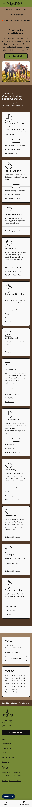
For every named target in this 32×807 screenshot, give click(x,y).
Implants (8, 352)
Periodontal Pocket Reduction (15, 275)
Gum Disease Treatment (13, 267)
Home (4, 739)
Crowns (7, 318)
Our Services (6, 744)
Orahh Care (17, 781)
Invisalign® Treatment (12, 537)
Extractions (9, 496)
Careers (11, 781)
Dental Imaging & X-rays (13, 153)
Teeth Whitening (11, 606)
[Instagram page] (7, 767)
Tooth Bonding (10, 610)
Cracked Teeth (10, 398)
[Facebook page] (3, 767)
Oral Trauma (9, 402)
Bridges (7, 314)
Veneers (8, 614)
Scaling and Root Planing (13, 271)
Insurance (5, 762)
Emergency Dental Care (13, 444)
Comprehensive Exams (12, 149)
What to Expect (7, 753)
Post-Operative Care (12, 500)
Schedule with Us (16, 56)
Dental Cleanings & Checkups (15, 145)
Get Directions (16, 658)
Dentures (8, 322)
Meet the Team (7, 748)
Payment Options (8, 757)
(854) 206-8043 (19, 15)
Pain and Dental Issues (12, 452)
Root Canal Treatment (12, 394)
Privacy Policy (6, 779)
